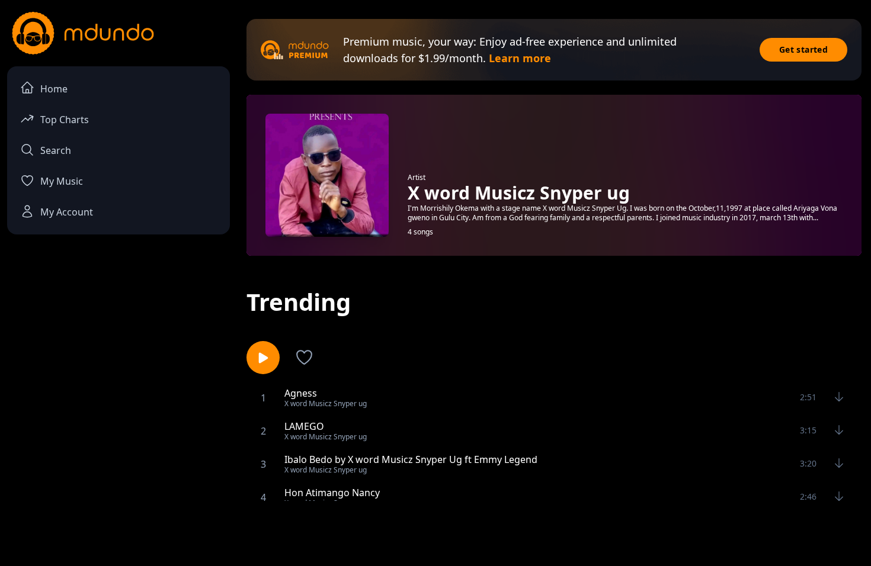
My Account (66, 211)
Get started (803, 49)
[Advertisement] (435, 532)
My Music (61, 181)
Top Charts (64, 119)
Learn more (520, 58)
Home (54, 88)
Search (55, 150)
